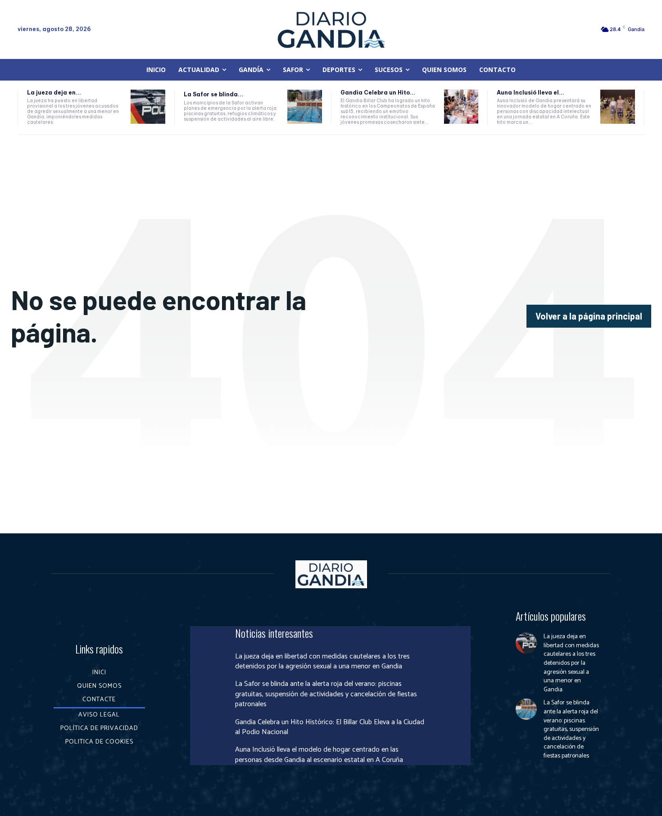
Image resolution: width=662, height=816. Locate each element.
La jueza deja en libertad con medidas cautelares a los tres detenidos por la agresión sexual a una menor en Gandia (322, 661)
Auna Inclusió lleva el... (530, 92)
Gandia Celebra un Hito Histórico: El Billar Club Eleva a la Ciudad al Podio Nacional (329, 727)
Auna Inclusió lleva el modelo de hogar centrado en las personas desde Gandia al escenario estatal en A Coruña (319, 755)
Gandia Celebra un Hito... (377, 92)
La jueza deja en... (54, 92)
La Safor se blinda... (213, 94)
